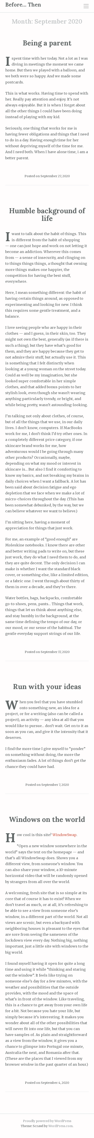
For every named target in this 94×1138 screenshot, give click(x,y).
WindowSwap (64, 835)
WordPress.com (60, 1126)
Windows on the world (47, 819)
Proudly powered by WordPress (47, 1121)
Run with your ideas (47, 686)
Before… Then (23, 4)
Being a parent (47, 42)
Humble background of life (47, 214)
